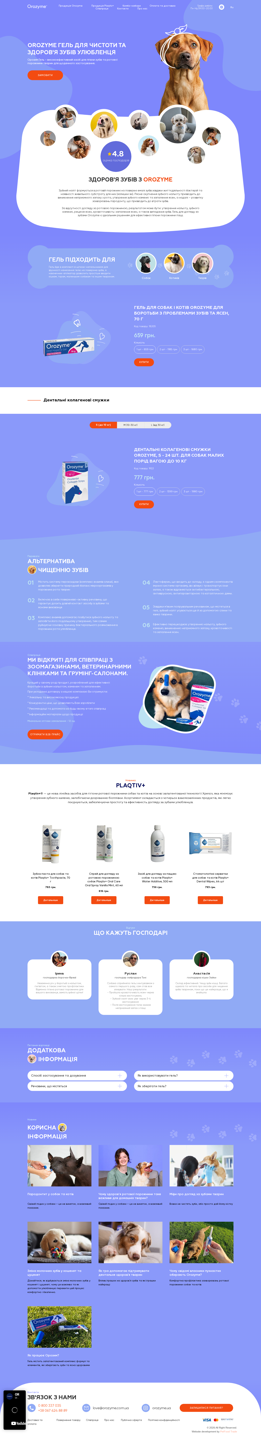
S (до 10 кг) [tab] (103, 425)
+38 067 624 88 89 (52, 1410)
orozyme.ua (161, 1408)
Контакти (123, 8)
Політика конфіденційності (164, 1420)
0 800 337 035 (49, 1406)
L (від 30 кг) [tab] (157, 425)
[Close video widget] (25, 1391)
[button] (45, 734)
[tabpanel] (130, 478)
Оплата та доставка (162, 5)
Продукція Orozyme (71, 5)
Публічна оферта (131, 1420)
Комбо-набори (132, 5)
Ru (231, 7)
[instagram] (221, 7)
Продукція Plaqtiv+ (102, 5)
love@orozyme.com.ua (111, 1408)
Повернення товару (68, 1420)
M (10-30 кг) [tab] (130, 425)
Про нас (142, 8)
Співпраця (102, 8)
